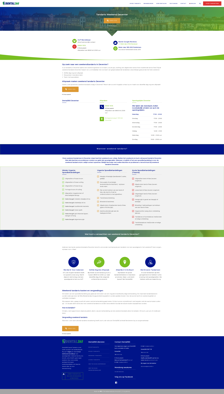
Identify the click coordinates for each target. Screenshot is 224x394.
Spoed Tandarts (135, 3)
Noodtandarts (93, 347)
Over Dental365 (161, 3)
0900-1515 (113, 20)
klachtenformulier (153, 360)
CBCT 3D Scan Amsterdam (97, 364)
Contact (183, 3)
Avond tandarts (94, 359)
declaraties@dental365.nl (147, 366)
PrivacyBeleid (126, 391)
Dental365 (118, 391)
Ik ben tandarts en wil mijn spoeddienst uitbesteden (74, 376)
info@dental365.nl (123, 362)
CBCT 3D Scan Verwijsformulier (94, 369)
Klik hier (130, 360)
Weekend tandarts (95, 355)
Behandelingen (148, 3)
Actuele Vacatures (119, 371)
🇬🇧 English (192, 3)
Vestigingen (173, 3)
